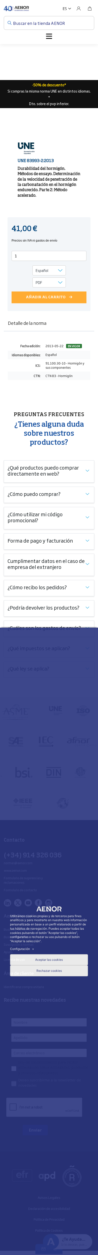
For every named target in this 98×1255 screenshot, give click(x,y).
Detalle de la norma (27, 323)
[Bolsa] (89, 8)
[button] (67, 9)
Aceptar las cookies (49, 960)
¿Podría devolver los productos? (43, 607)
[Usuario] (78, 8)
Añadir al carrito (46, 297)
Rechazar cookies (49, 971)
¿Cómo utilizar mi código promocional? (35, 517)
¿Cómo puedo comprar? (34, 493)
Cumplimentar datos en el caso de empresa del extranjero (46, 563)
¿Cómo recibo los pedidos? (37, 587)
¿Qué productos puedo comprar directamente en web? (43, 470)
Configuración (22, 949)
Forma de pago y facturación (40, 540)
